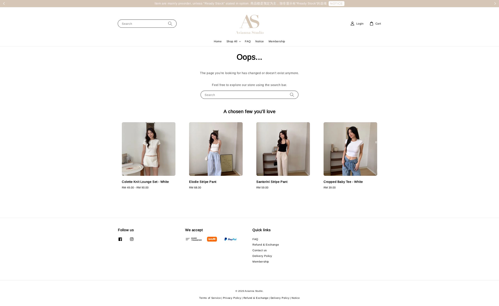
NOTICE (336, 3)
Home (218, 41)
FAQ (248, 41)
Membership (277, 41)
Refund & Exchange (265, 244)
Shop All (231, 41)
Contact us (259, 250)
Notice (259, 41)
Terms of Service (210, 297)
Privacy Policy (232, 297)
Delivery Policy (262, 255)
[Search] (170, 23)
